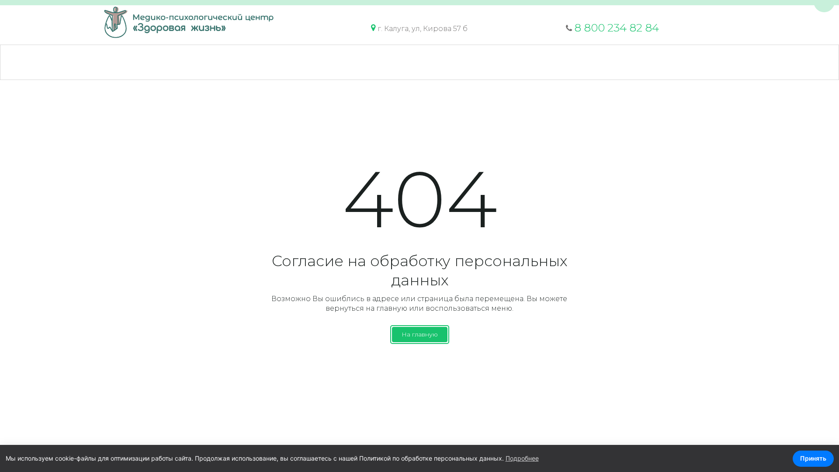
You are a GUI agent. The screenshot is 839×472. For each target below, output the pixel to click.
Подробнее (522, 458)
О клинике (106, 62)
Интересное (486, 62)
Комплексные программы (393, 62)
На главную (420, 334)
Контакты (548, 62)
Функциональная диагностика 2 (651, 62)
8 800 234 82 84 (616, 28)
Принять (813, 458)
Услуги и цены (175, 62)
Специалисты (249, 62)
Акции (309, 62)
